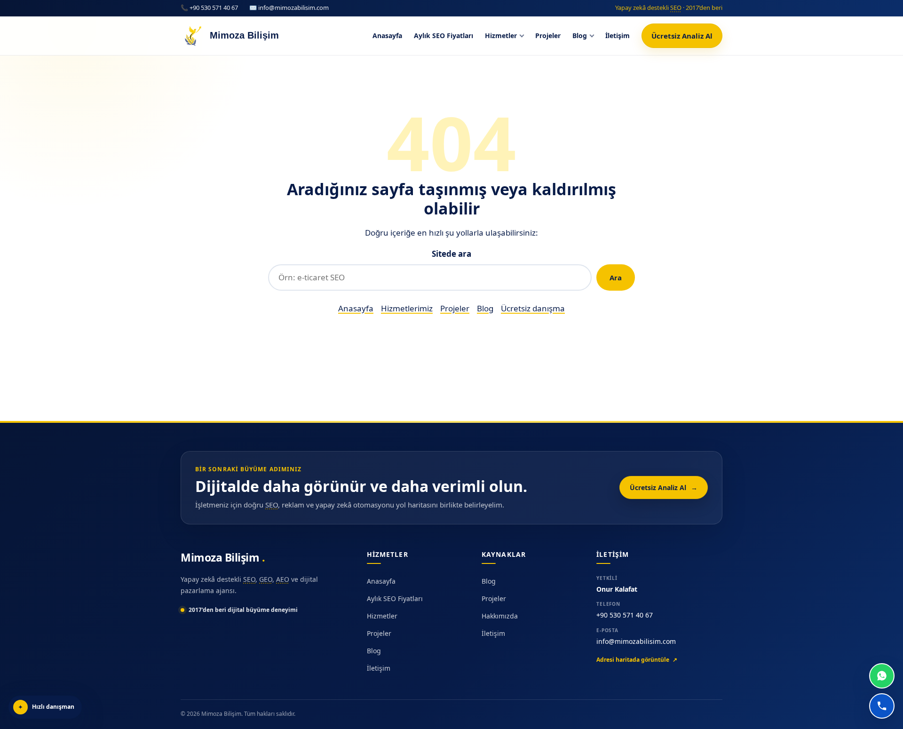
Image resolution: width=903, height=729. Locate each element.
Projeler (548, 35)
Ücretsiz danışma (533, 308)
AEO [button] (282, 579)
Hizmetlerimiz (407, 308)
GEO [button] (265, 579)
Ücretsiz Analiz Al (682, 35)
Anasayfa (387, 35)
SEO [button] (675, 7)
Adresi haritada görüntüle (636, 660)
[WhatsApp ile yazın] (882, 676)
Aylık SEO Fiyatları (443, 35)
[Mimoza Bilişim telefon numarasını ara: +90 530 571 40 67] (882, 706)
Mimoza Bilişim (221, 557)
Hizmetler (501, 35)
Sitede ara (451, 253)
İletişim (617, 35)
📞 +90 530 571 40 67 (209, 7)
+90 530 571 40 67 (624, 614)
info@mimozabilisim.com (636, 641)
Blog (579, 35)
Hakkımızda (500, 615)
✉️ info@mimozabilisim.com (289, 7)
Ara (616, 277)
